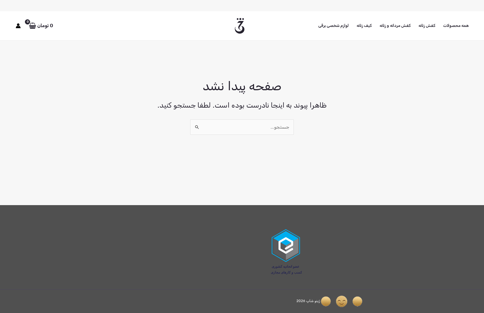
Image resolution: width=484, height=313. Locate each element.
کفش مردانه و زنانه (395, 25)
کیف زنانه (364, 25)
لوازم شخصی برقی (333, 25)
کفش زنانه (426, 25)
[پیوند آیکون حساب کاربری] (18, 25)
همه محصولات (456, 25)
